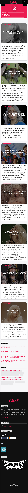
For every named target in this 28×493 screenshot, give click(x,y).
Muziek (16, 379)
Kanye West (5, 379)
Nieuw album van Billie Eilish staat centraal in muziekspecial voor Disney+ (14, 233)
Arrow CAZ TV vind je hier (7, 417)
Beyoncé (14, 373)
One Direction (6, 382)
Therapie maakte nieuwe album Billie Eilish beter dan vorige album (14, 273)
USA (9, 384)
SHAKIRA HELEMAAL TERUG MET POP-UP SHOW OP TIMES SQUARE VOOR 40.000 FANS (13, 361)
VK (11, 384)
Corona (4, 375)
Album (19, 370)
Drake (9, 375)
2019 (3, 370)
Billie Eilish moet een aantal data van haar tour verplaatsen (14, 72)
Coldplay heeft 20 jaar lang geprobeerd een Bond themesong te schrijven (14, 153)
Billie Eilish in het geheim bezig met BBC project (14, 311)
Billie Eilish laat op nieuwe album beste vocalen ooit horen (14, 193)
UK (2, 384)
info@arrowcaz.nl (8, 426)
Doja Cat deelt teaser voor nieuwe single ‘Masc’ (12, 354)
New (21, 379)
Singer (22, 382)
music (11, 379)
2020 (7, 370)
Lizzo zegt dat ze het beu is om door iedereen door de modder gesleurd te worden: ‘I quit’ (13, 357)
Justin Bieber (5, 377)
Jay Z (21, 375)
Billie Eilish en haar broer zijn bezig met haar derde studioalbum (14, 114)
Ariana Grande (6, 373)
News (9, 24)
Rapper (17, 382)
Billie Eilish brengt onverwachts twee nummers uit (14, 32)
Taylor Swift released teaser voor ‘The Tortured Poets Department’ (13, 346)
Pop (13, 382)
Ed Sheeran (16, 375)
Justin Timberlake (16, 377)
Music (5, 24)
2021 (11, 370)
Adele (15, 370)
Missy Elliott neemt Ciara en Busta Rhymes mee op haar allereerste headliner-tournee (13, 350)
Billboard (21, 373)
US (5, 384)
